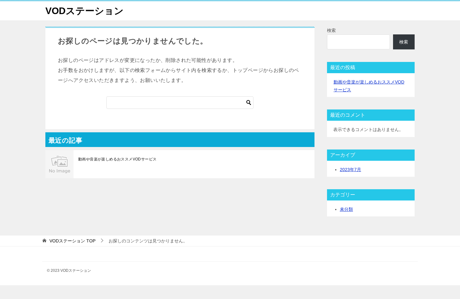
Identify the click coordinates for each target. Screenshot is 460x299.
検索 (331, 30)
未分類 (346, 209)
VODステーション (84, 11)
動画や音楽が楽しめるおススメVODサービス (117, 159)
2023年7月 (350, 169)
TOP (72, 240)
